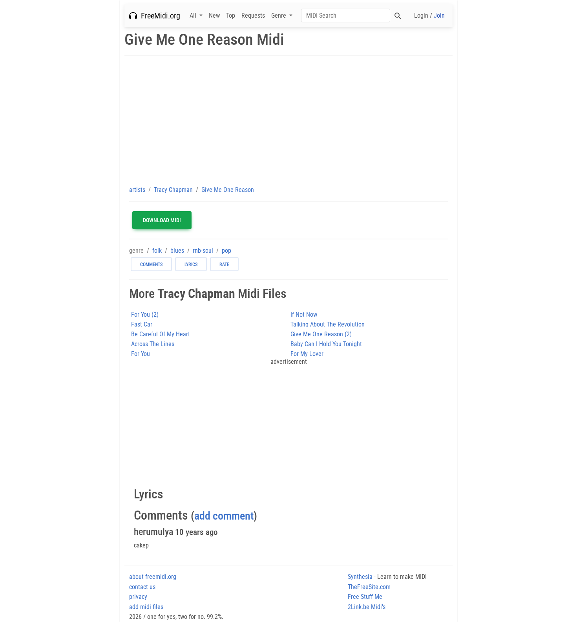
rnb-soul (203, 250)
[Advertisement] (288, 120)
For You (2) (145, 314)
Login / (429, 15)
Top (230, 15)
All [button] (194, 15)
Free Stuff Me (365, 596)
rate (224, 264)
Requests (253, 15)
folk (157, 250)
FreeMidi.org (158, 15)
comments (151, 264)
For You (140, 354)
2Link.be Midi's (366, 607)
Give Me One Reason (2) (321, 334)
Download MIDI (162, 220)
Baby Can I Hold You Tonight (326, 344)
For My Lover (306, 354)
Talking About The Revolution (327, 324)
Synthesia (360, 576)
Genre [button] (279, 15)
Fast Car (141, 324)
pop (226, 250)
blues (177, 250)
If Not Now (303, 314)
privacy (138, 596)
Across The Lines (152, 344)
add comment (224, 515)
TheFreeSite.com (369, 587)
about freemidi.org (152, 576)
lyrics (190, 264)
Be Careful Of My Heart (160, 334)
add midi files (146, 607)
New (214, 15)
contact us (142, 587)
